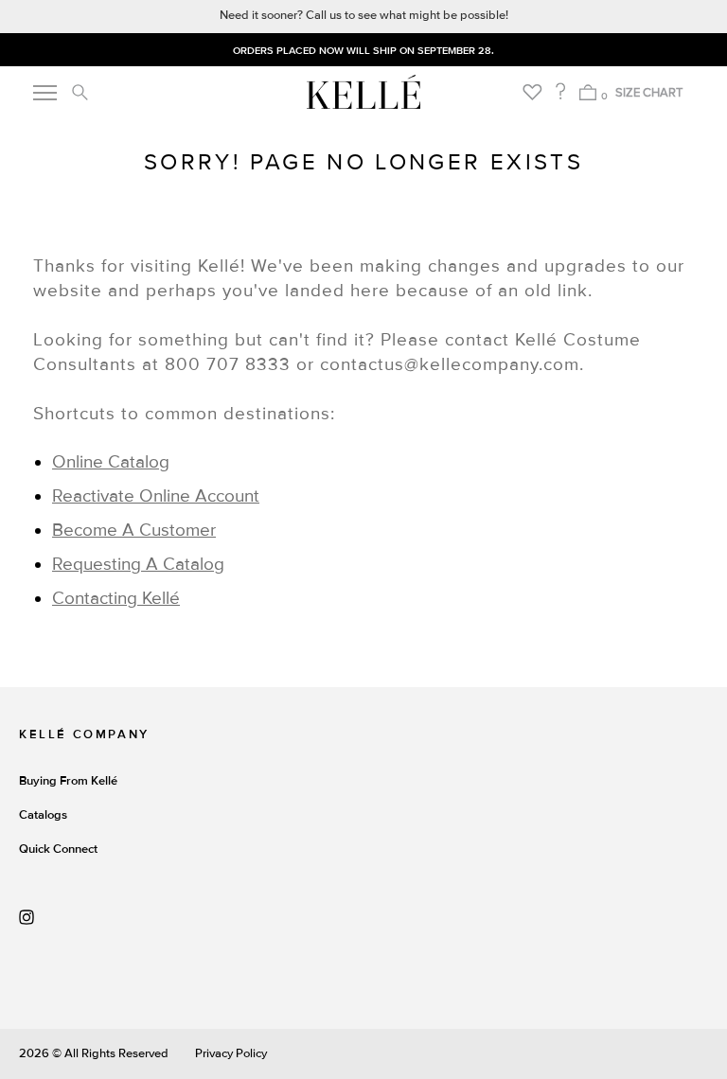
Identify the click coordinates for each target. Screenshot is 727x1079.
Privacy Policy (231, 1053)
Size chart (649, 92)
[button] (79, 91)
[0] (587, 92)
